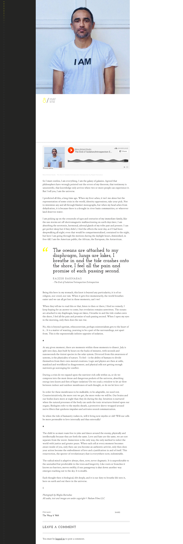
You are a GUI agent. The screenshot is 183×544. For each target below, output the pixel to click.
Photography (13, 48)
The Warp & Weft (15, 61)
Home (9, 27)
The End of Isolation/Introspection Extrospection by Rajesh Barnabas (80, 175)
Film (9, 55)
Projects (11, 68)
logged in (60, 538)
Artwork (11, 41)
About (10, 34)
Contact (11, 75)
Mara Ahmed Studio (49, 175)
